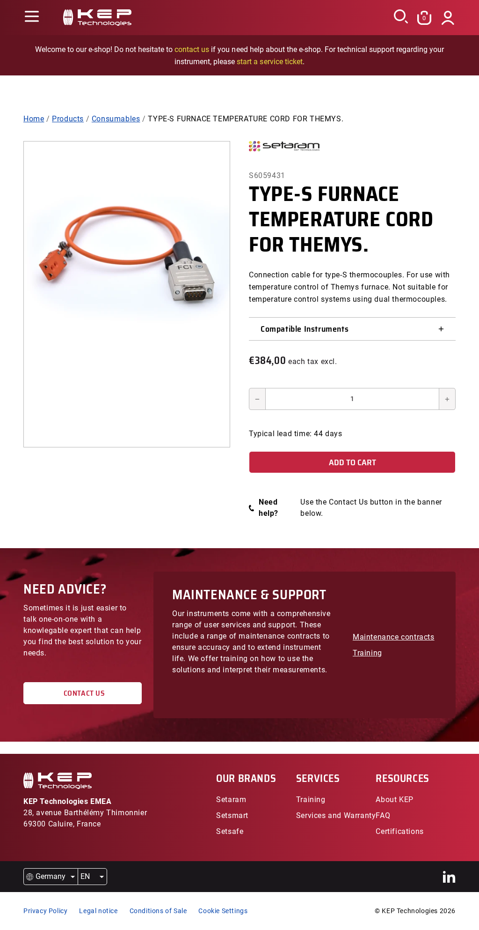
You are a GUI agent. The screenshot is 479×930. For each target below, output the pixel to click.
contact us (191, 49)
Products (68, 118)
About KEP (394, 799)
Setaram (231, 799)
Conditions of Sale (158, 911)
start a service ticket (269, 61)
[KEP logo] (97, 17)
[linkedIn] (449, 877)
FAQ (383, 815)
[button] (31, 17)
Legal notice (98, 911)
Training (367, 652)
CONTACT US (82, 693)
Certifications (399, 831)
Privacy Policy (45, 911)
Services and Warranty (336, 815)
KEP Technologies (410, 911)
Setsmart (232, 815)
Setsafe (229, 831)
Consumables (116, 118)
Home (33, 118)
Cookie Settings (222, 911)
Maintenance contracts (394, 636)
